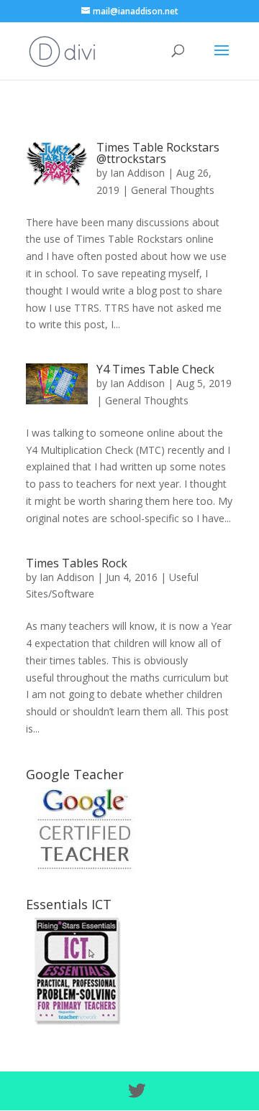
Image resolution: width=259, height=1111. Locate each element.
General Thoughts (172, 190)
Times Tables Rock (76, 563)
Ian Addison (137, 173)
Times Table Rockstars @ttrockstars (157, 153)
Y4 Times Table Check (155, 369)
